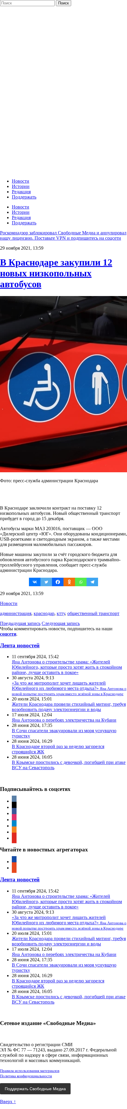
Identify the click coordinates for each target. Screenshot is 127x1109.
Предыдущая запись (20, 623)
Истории (21, 186)
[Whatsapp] (81, 582)
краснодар (44, 613)
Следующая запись (61, 623)
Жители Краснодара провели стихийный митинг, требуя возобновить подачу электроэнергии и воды (69, 707)
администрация (15, 613)
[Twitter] (46, 582)
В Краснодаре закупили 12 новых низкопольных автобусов (56, 273)
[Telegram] (92, 582)
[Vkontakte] (34, 582)
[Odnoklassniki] (69, 582)
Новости (20, 181)
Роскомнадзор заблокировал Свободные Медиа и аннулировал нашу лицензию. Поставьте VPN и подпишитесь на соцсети (63, 235)
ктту (61, 613)
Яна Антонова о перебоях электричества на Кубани (64, 720)
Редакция (21, 191)
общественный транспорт (93, 613)
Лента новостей (20, 645)
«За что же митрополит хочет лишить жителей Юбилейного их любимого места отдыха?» (69, 688)
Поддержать (24, 196)
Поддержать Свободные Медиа (35, 1088)
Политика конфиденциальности (26, 1076)
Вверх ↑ (8, 1101)
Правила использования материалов (29, 1070)
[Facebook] (58, 582)
